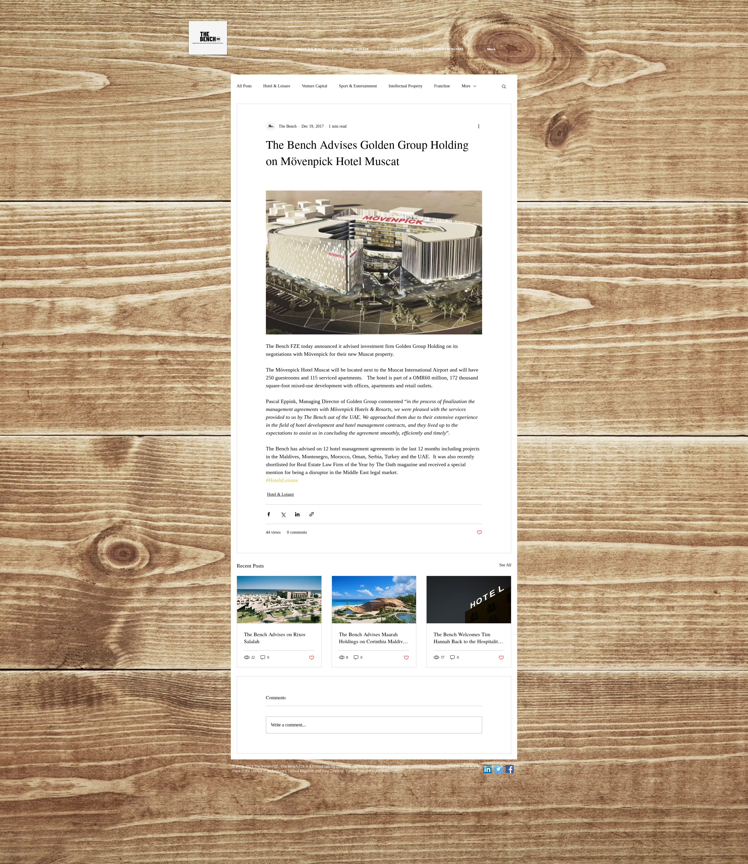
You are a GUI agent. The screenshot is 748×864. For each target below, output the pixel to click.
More (466, 86)
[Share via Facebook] (268, 514)
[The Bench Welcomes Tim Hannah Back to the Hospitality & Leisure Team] (469, 599)
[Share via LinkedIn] (297, 514)
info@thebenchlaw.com (378, 770)
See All (505, 565)
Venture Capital (314, 86)
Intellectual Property (406, 86)
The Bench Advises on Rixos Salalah (274, 638)
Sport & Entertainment (358, 86)
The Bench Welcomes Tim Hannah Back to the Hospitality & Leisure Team (467, 638)
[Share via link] (311, 514)
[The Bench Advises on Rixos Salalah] (279, 599)
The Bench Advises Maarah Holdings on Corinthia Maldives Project (373, 638)
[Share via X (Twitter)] (283, 514)
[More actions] (478, 126)
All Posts (244, 86)
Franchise (442, 86)
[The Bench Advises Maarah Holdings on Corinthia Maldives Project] (374, 599)
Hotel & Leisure (276, 86)
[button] (504, 86)
